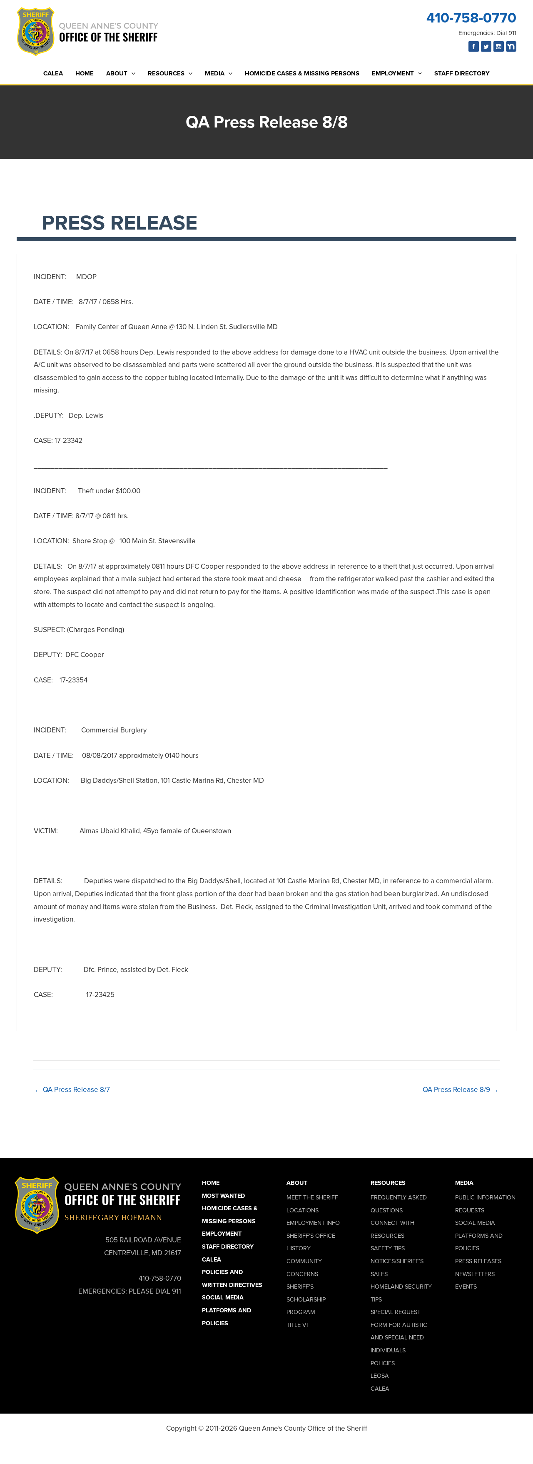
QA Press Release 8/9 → (461, 1089)
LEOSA (380, 1375)
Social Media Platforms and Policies (226, 1310)
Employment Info (313, 1222)
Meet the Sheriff (312, 1197)
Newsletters (475, 1274)
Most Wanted (223, 1195)
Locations (302, 1210)
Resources (166, 73)
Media (214, 73)
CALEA (53, 73)
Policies (383, 1363)
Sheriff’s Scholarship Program (306, 1299)
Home (84, 73)
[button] (131, 73)
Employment (393, 73)
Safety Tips (388, 1248)
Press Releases (478, 1261)
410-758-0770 (471, 17)
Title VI (297, 1324)
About (116, 73)
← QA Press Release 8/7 (72, 1089)
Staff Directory (462, 73)
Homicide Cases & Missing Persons (302, 73)
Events (466, 1286)
